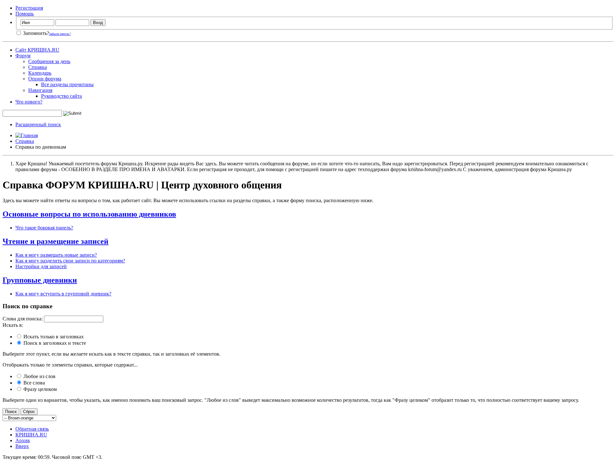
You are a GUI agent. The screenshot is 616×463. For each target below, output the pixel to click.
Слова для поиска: (23, 318)
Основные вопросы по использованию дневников (89, 214)
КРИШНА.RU (31, 434)
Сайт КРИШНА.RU (37, 50)
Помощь (24, 13)
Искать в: (13, 325)
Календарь (39, 73)
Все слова (33, 382)
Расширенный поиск (38, 124)
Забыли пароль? (60, 34)
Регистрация (29, 8)
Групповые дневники (40, 280)
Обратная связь (32, 429)
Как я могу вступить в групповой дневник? (63, 293)
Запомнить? (35, 33)
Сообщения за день (49, 61)
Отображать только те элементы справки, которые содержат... (70, 365)
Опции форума (44, 78)
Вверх (22, 446)
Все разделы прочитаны (67, 84)
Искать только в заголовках (53, 336)
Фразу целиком (39, 389)
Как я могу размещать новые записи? (56, 255)
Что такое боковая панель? (44, 227)
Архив (22, 440)
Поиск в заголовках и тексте (54, 343)
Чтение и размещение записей (55, 241)
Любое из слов (39, 376)
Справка (37, 67)
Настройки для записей (41, 266)
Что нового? (28, 101)
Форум (22, 55)
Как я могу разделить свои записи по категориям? (70, 260)
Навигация (40, 90)
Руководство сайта (61, 96)
